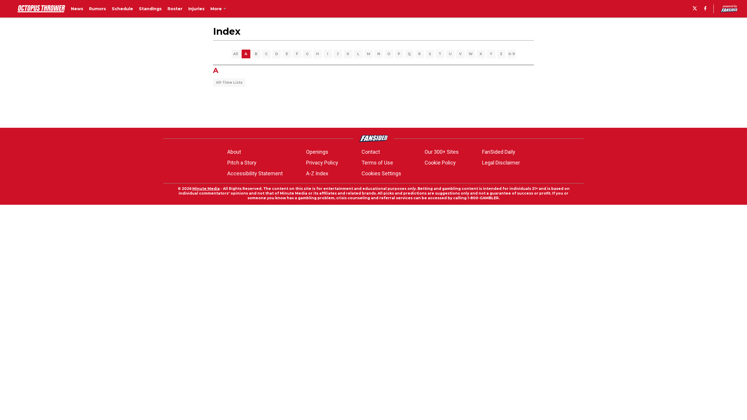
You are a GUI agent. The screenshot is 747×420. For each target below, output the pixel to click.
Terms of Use (377, 163)
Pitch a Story (241, 163)
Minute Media (206, 188)
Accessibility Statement (255, 173)
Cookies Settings (381, 173)
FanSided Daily (498, 152)
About (234, 152)
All (235, 54)
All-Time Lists (229, 82)
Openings (317, 152)
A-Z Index (317, 173)
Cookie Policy (440, 163)
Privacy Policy (322, 163)
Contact (371, 152)
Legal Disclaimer (501, 163)
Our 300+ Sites (442, 152)
